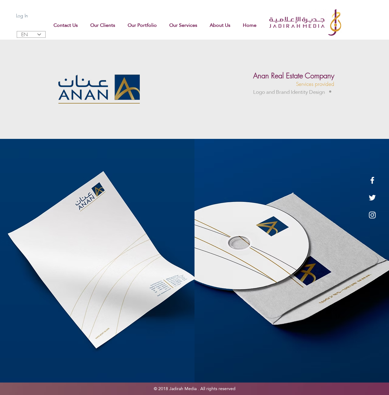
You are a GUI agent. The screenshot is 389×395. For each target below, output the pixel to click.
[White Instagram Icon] (372, 215)
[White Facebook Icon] (372, 180)
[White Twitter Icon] (372, 197)
